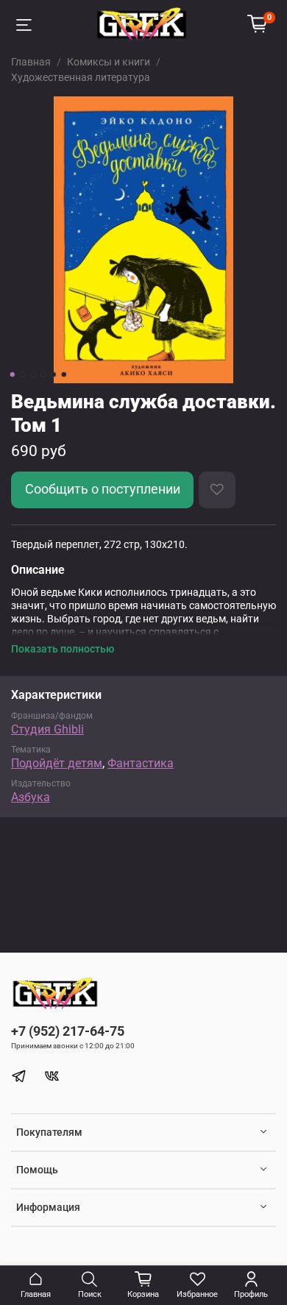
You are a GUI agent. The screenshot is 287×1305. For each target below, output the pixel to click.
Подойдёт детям (56, 763)
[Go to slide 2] (23, 374)
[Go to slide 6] (64, 374)
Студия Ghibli (47, 729)
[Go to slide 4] (43, 374)
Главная (31, 62)
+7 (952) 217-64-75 (67, 1031)
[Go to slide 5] (54, 374)
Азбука (30, 797)
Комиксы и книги (108, 62)
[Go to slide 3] (33, 374)
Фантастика (140, 763)
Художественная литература (80, 77)
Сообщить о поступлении (102, 489)
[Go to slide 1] (12, 374)
